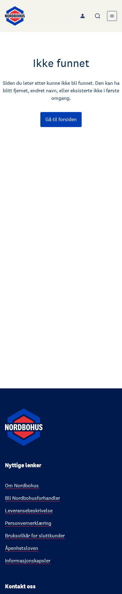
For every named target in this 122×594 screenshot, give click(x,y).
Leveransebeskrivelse (29, 510)
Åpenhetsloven (21, 548)
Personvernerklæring (28, 523)
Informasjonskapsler (27, 560)
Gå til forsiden (61, 119)
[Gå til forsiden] (15, 16)
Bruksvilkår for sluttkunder (35, 535)
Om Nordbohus (22, 485)
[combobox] (98, 16)
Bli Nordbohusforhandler (32, 498)
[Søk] (98, 16)
